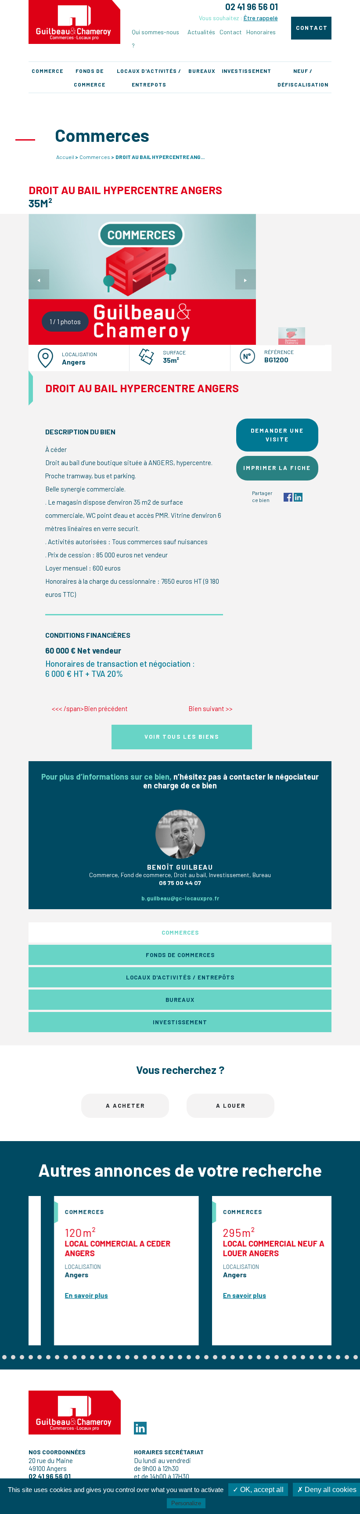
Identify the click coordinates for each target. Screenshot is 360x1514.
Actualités (201, 32)
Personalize (186, 1503)
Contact (231, 32)
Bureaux (202, 71)
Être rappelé (261, 18)
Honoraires (261, 32)
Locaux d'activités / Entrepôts (180, 977)
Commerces (94, 157)
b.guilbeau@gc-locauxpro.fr (180, 898)
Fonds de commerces (180, 954)
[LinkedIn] (298, 496)
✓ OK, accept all (258, 1489)
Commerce (47, 71)
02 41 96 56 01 (251, 6)
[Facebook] (288, 496)
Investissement (246, 71)
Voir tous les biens (181, 736)
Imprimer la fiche (277, 467)
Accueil (65, 157)
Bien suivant (210, 708)
